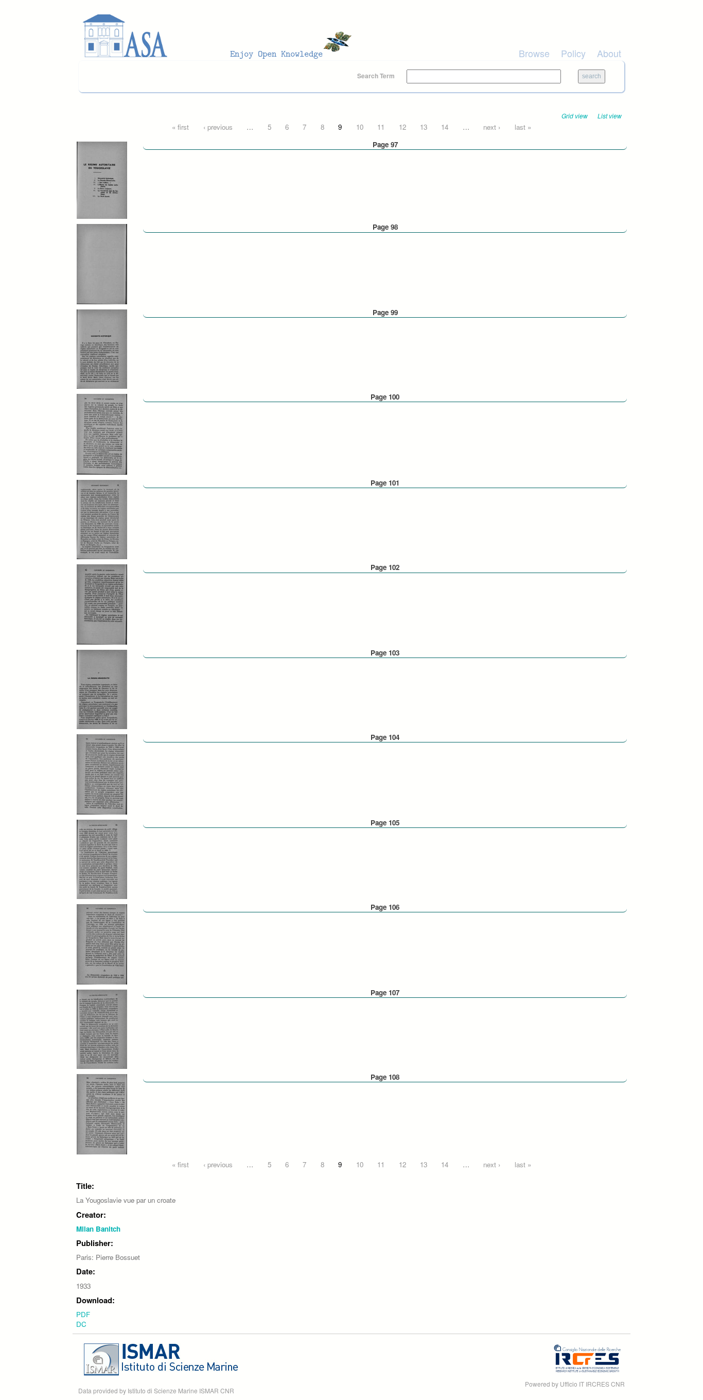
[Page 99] (102, 348)
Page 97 (385, 144)
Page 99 (385, 312)
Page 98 (385, 227)
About (609, 53)
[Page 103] (102, 689)
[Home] (220, 36)
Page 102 (385, 567)
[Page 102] (102, 604)
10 (359, 127)
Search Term (376, 75)
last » (523, 127)
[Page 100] (102, 433)
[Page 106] (102, 943)
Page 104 (385, 737)
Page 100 (385, 397)
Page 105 (385, 822)
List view (609, 115)
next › (491, 127)
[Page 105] (102, 858)
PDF (83, 1314)
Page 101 (385, 483)
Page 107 (385, 992)
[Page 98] (102, 263)
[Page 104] (102, 774)
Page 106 (385, 907)
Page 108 (385, 1077)
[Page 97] (102, 179)
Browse (534, 53)
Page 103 (385, 653)
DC (81, 1324)
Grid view (574, 115)
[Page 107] (102, 1028)
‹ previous (218, 127)
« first (180, 127)
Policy (573, 53)
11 (380, 127)
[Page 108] (102, 1113)
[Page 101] (102, 519)
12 (402, 127)
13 (423, 127)
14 (444, 127)
